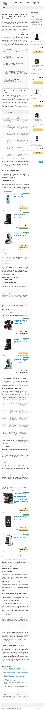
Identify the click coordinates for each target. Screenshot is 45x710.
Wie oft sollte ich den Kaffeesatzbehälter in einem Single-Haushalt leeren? (16, 67)
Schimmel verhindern (9, 62)
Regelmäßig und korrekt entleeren (11, 58)
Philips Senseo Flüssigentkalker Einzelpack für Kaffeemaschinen (21, 196)
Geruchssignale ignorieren (10, 80)
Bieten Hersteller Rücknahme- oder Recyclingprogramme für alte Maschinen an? (36, 15)
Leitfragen (7, 55)
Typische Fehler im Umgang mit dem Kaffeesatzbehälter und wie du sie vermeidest (15, 74)
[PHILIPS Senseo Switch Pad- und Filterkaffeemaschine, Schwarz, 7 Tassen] (37, 115)
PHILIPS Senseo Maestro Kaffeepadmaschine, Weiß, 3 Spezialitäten (21, 537)
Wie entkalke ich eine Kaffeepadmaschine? (12, 680)
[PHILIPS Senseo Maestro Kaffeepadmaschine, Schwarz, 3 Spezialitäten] (37, 138)
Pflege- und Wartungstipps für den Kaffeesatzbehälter (13, 57)
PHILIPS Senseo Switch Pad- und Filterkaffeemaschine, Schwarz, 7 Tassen (20, 322)
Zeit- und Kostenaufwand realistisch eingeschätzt (12, 81)
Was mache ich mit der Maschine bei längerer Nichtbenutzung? (16, 72)
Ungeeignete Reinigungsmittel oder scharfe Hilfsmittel (14, 78)
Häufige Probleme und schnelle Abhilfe (10, 64)
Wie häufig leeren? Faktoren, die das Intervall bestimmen (13, 51)
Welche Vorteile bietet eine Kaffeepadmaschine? (14, 668)
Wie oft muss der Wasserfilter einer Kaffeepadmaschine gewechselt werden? (22, 696)
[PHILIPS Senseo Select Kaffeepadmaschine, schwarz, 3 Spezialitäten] (37, 37)
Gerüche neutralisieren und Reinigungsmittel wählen (14, 63)
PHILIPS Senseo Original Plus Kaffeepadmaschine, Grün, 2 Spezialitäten (21, 235)
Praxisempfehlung (8, 56)
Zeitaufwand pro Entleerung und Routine (12, 82)
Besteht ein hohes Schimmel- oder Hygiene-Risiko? (14, 70)
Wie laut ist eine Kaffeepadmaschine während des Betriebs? (16, 684)
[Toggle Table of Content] (26, 49)
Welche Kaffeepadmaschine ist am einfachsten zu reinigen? (16, 672)
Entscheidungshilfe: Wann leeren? (9, 52)
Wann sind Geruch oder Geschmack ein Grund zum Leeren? (15, 71)
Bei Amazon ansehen (23, 208)
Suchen (32, 159)
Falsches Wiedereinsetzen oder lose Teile (12, 79)
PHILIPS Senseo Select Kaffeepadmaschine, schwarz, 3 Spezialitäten (20, 216)
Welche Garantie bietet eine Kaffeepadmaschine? (14, 676)
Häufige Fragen (6, 65)
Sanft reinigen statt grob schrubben (11, 59)
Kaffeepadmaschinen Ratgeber (25, 2)
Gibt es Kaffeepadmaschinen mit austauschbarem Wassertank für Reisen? (36, 25)
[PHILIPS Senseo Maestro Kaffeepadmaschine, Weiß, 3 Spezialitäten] (37, 91)
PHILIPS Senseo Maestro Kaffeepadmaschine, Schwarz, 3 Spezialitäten (21, 518)
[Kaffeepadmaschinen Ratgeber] (4, 4)
